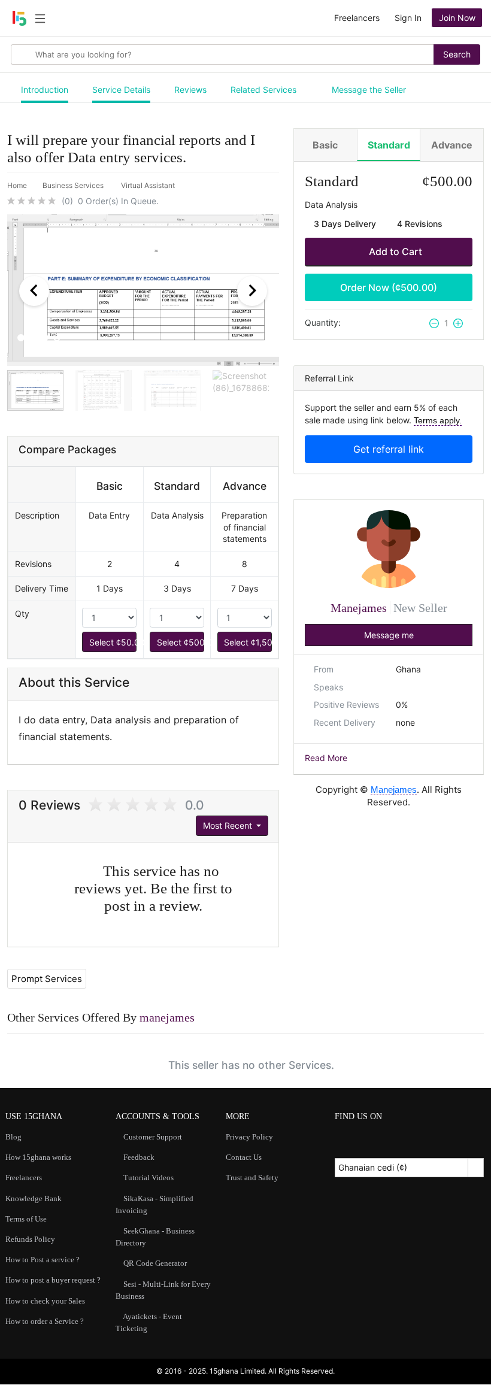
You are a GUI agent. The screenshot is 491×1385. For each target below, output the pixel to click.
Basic (325, 145)
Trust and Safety (252, 1177)
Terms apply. (438, 420)
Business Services (74, 185)
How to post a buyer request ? (53, 1279)
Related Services (263, 89)
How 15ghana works (38, 1157)
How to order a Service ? (44, 1321)
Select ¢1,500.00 (247, 642)
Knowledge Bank (33, 1198)
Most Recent (228, 825)
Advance (451, 145)
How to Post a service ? (42, 1259)
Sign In (408, 18)
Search (457, 54)
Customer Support (152, 1136)
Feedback (138, 1157)
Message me (389, 635)
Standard (389, 145)
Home (17, 185)
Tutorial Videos (148, 1177)
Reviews (190, 89)
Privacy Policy (249, 1136)
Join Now (457, 18)
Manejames (360, 607)
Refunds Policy (30, 1239)
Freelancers (357, 18)
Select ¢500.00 (180, 642)
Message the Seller (367, 89)
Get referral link (388, 449)
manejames (167, 1017)
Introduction (44, 89)
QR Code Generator (154, 1263)
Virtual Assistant (149, 185)
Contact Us (244, 1157)
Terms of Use (26, 1218)
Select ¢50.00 (113, 642)
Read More (326, 758)
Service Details (121, 89)
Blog (13, 1136)
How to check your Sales (45, 1300)
